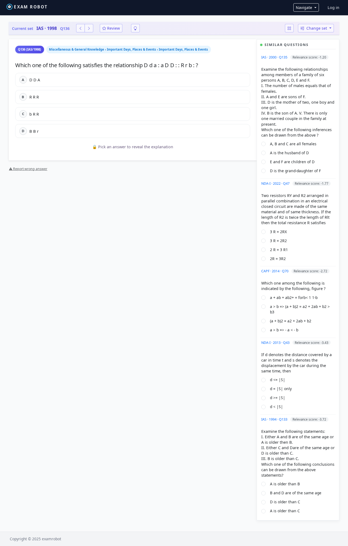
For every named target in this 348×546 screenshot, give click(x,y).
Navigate (304, 7)
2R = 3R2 (278, 258)
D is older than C (285, 501)
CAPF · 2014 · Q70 (275, 271)
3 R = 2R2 (278, 240)
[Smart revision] (135, 28)
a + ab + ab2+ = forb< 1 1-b (294, 297)
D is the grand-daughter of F (295, 170)
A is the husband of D (289, 152)
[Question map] (289, 28)
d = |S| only (281, 388)
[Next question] (89, 28)
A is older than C (285, 510)
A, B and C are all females (293, 143)
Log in (333, 7)
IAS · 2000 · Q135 (274, 57)
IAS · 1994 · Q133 (274, 419)
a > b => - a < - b (284, 329)
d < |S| (276, 406)
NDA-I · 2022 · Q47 (275, 183)
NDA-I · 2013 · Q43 (275, 342)
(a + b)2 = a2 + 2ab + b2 (290, 320)
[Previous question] (80, 28)
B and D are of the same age (295, 492)
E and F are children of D (292, 161)
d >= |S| (277, 397)
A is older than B (285, 483)
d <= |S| (277, 379)
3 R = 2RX (278, 231)
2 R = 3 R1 (279, 249)
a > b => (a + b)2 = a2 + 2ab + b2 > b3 (300, 309)
